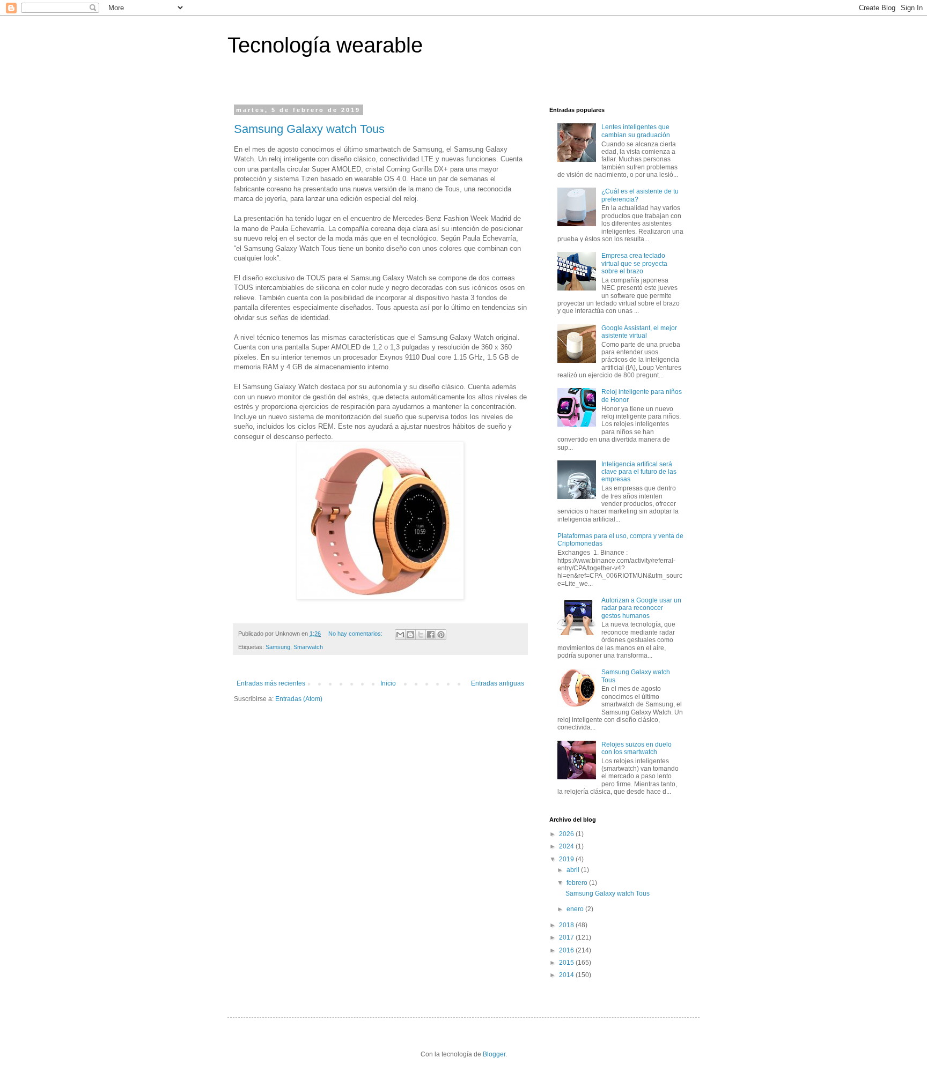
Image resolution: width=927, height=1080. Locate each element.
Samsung (278, 647)
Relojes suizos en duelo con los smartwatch (636, 748)
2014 (567, 975)
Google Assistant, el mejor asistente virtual (639, 331)
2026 (567, 834)
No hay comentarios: (356, 633)
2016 (567, 950)
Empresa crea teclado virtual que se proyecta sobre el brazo (634, 263)
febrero (577, 883)
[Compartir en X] (420, 634)
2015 (567, 962)
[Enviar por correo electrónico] (400, 634)
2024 (567, 846)
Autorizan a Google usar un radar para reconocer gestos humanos (641, 608)
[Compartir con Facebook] (430, 634)
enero (575, 909)
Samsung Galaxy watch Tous (309, 129)
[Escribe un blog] (410, 634)
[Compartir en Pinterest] (441, 634)
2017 (567, 937)
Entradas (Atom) (298, 699)
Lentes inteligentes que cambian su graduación (635, 130)
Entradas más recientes (271, 683)
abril (573, 870)
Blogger (494, 1054)
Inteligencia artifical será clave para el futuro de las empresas (638, 471)
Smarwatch (308, 647)
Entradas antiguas (497, 683)
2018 (567, 925)
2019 (567, 859)
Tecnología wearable (325, 45)
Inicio (388, 683)
